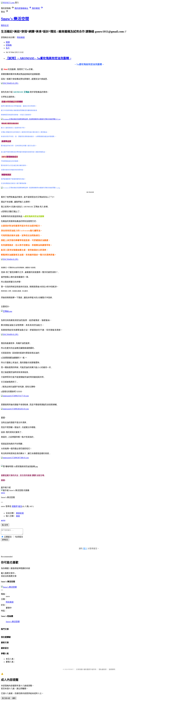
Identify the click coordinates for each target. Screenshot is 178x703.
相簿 (8, 42)
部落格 (9, 45)
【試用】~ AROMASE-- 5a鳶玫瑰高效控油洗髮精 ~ (38, 58)
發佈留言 (5, 540)
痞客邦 (15, 506)
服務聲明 (112, 669)
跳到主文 (5, 25)
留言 (20, 506)
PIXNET (71, 669)
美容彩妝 (20, 513)
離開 (13, 698)
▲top (3, 520)
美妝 (18, 516)
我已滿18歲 (6, 698)
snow (3, 493)
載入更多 (5, 525)
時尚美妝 (21, 37)
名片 (8, 48)
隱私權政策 (103, 669)
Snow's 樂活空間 (15, 19)
